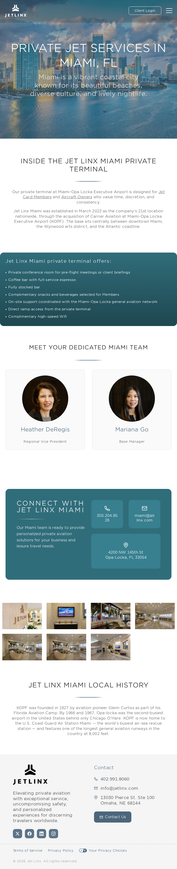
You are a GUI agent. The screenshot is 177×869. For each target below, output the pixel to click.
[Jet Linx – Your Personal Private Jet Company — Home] (16, 11)
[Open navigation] (169, 10)
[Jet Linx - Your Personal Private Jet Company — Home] (30, 774)
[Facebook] (29, 833)
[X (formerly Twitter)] (17, 833)
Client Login (145, 10)
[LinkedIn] (41, 833)
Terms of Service (27, 850)
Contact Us (115, 817)
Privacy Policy (61, 850)
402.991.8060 (114, 779)
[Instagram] (53, 833)
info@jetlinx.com (119, 788)
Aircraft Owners (76, 197)
